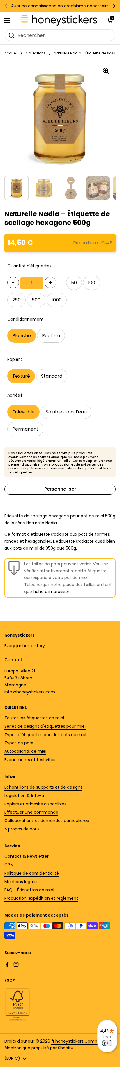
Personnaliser (60, 489)
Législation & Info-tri (24, 795)
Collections (36, 53)
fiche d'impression (51, 591)
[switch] (107, 1043)
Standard (51, 376)
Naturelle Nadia (41, 523)
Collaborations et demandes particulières (46, 820)
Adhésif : (15, 395)
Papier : (14, 359)
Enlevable (23, 412)
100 (91, 282)
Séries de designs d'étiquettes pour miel (45, 726)
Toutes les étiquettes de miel (34, 718)
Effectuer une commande (31, 812)
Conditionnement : (26, 319)
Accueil (10, 53)
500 (36, 300)
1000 (57, 300)
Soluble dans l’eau (66, 412)
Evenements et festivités (29, 760)
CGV (8, 865)
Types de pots (18, 743)
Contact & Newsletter (26, 856)
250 (16, 300)
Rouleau (51, 335)
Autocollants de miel (25, 751)
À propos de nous (22, 829)
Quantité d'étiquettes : (30, 266)
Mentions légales (21, 882)
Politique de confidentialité (31, 873)
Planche (21, 335)
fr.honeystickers (67, 1041)
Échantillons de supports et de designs (43, 787)
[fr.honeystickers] (58, 20)
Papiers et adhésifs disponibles (35, 804)
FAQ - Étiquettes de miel (29, 890)
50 (74, 282)
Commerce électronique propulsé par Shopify (56, 1044)
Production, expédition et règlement (41, 898)
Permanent (25, 429)
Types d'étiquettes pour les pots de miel (45, 735)
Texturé (21, 376)
